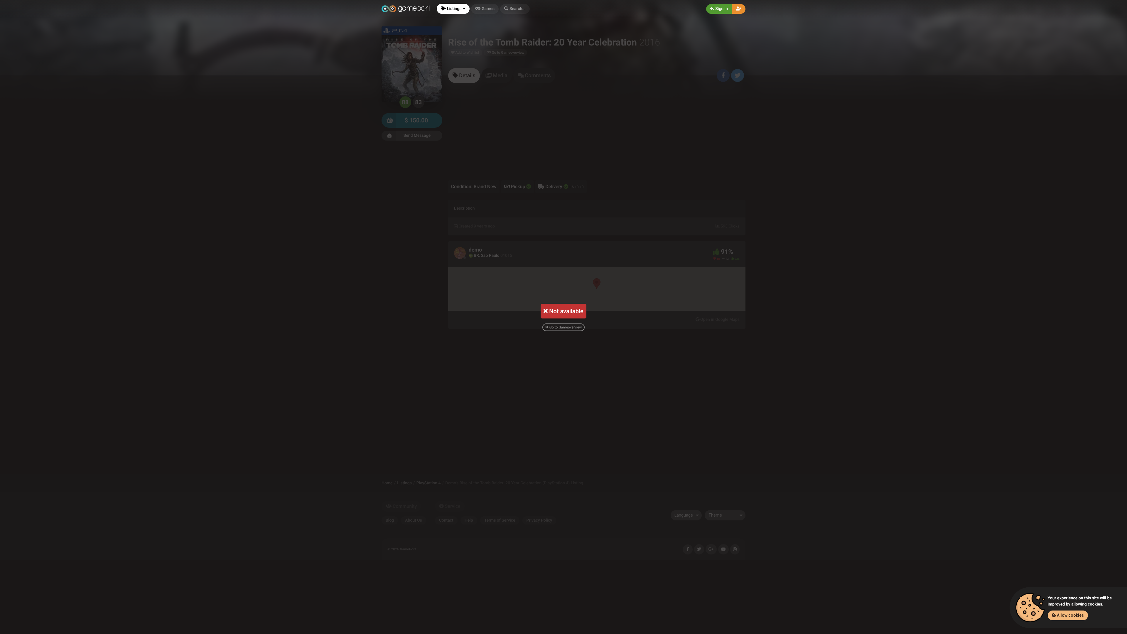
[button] (515, 9)
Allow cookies (1070, 615)
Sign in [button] (721, 8)
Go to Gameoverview (565, 327)
